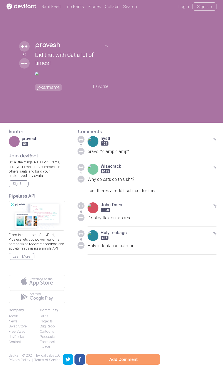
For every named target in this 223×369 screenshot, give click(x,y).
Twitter (45, 347)
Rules (44, 316)
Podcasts (47, 337)
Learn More (21, 256)
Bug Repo (47, 326)
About (13, 316)
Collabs (112, 6)
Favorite (100, 86)
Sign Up (204, 6)
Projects (46, 321)
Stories (94, 6)
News (13, 321)
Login (183, 6)
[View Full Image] (71, 73)
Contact (15, 342)
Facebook (48, 342)
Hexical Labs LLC (47, 355)
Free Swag (17, 331)
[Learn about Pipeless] (37, 216)
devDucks (16, 337)
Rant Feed (51, 6)
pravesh (47, 45)
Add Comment (123, 359)
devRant (15, 355)
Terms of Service (47, 360)
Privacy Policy (19, 360)
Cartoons (47, 331)
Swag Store (18, 326)
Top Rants (74, 6)
